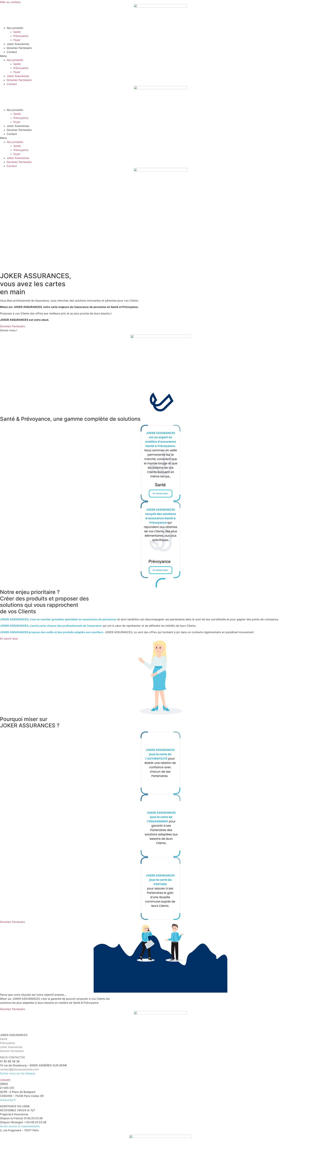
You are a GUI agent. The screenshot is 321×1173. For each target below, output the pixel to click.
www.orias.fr (8, 1100)
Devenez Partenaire (19, 48)
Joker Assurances (18, 44)
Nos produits (15, 28)
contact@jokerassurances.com (19, 1069)
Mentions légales (10, 1171)
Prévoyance (20, 36)
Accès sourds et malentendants (20, 1126)
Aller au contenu (10, 2)
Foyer (16, 40)
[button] (160, 56)
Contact (12, 52)
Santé (17, 32)
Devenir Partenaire (12, 1051)
